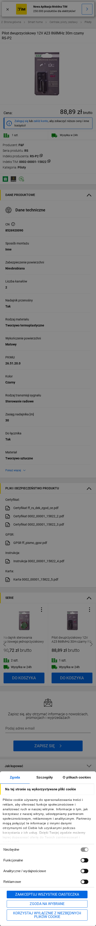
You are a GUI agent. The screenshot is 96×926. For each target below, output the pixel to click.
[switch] (84, 860)
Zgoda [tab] (15, 777)
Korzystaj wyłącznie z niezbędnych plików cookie (47, 915)
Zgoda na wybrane (47, 904)
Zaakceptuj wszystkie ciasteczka (47, 894)
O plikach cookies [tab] (77, 777)
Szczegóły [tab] (44, 777)
